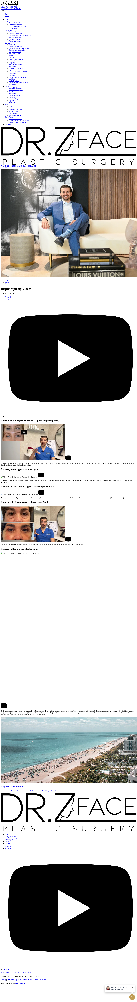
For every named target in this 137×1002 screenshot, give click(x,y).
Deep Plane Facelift (15, 52)
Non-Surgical (9, 70)
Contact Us (8, 124)
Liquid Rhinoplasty (15, 99)
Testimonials (13, 28)
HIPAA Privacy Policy (14, 980)
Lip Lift (11, 57)
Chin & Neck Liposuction (17, 50)
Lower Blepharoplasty (16, 90)
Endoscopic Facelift (15, 53)
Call (6, 14)
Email (7, 16)
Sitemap (3, 980)
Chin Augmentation (15, 95)
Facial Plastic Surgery (12, 838)
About (7, 21)
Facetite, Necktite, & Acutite (18, 77)
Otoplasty (12, 63)
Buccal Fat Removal (15, 46)
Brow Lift (12, 44)
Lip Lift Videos (14, 113)
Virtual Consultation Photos (17, 122)
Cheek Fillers (13, 73)
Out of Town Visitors (15, 119)
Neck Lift (12, 61)
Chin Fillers (12, 75)
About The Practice (15, 23)
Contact (7, 843)
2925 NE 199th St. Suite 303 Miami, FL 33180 (16, 973)
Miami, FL (4, 7)
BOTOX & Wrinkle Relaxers (18, 72)
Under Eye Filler (14, 81)
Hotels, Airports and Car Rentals (19, 120)
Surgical (7, 43)
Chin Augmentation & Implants (19, 48)
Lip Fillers (12, 79)
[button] (68, 11)
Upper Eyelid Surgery (16, 68)
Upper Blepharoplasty (16, 88)
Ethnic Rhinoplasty (15, 37)
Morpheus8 (12, 84)
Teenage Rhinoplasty (15, 39)
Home (7, 19)
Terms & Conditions (39, 980)
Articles (11, 106)
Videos (7, 108)
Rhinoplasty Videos (15, 41)
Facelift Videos (13, 111)
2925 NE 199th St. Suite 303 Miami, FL (23, 166)
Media (7, 104)
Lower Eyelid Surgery (16, 59)
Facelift (11, 55)
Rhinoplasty (8, 30)
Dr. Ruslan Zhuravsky (16, 25)
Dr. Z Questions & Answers (17, 26)
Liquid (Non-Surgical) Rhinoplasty (20, 35)
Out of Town (9, 117)
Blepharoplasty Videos (16, 110)
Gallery (7, 86)
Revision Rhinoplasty (15, 34)
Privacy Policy (27, 980)
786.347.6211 (14, 7)
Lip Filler (12, 97)
